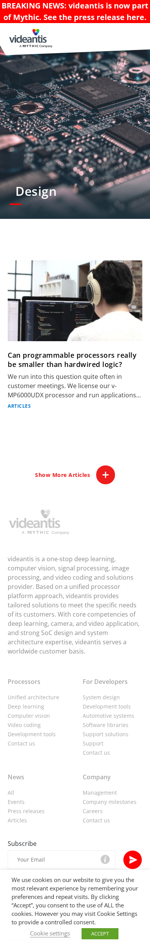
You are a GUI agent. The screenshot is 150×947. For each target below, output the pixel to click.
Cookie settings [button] (50, 933)
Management (100, 792)
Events (16, 801)
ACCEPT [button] (100, 933)
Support (93, 743)
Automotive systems (108, 715)
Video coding (24, 725)
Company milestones (110, 801)
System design (101, 697)
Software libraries (105, 725)
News (16, 777)
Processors (24, 681)
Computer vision (29, 715)
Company (97, 777)
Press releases (26, 811)
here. (137, 17)
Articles (17, 820)
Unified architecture (33, 697)
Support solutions (105, 734)
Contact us (21, 743)
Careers (93, 811)
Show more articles (62, 475)
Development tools (32, 734)
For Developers (105, 681)
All (11, 792)
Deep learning (26, 706)
